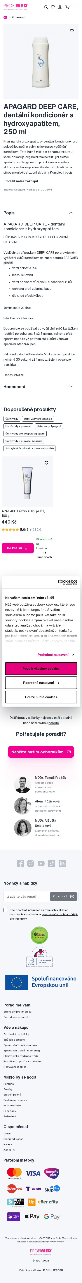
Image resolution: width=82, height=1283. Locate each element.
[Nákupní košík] (67, 7)
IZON (46, 1270)
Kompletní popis (61, 172)
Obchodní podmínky (16, 1034)
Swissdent (9, 1116)
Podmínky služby (37, 1242)
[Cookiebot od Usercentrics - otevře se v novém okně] (58, 582)
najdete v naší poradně (56, 717)
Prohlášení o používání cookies (22, 1061)
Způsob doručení (14, 1039)
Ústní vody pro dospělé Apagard (25, 433)
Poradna (8, 1083)
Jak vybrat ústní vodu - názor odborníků (29, 448)
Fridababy (9, 1110)
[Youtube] (41, 863)
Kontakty (9, 1149)
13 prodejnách (44, 554)
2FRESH (57, 1270)
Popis (9, 213)
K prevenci (18, 17)
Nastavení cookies (14, 1066)
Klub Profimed (12, 1105)
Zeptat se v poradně (15, 1017)
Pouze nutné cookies (41, 697)
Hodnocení (14, 386)
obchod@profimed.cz (17, 1011)
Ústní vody (11, 418)
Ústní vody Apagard (49, 426)
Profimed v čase (13, 1138)
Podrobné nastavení (53, 654)
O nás (6, 1133)
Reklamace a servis (15, 1100)
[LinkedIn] (62, 863)
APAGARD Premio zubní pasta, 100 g (23, 513)
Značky (7, 1089)
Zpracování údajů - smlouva (20, 1045)
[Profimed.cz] (15, 6)
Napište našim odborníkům (37, 752)
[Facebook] (20, 863)
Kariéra (7, 1144)
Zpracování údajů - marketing (21, 1050)
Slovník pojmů (12, 1094)
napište (54, 722)
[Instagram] (30, 863)
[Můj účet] (60, 6)
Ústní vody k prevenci (18, 426)
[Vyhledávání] (46, 6)
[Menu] (75, 7)
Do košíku (14, 548)
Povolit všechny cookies (41, 668)
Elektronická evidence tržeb (20, 1055)
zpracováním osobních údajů (60, 914)
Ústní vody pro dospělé (38, 418)
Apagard (19, 189)
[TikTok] (51, 863)
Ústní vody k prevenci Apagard (23, 440)
